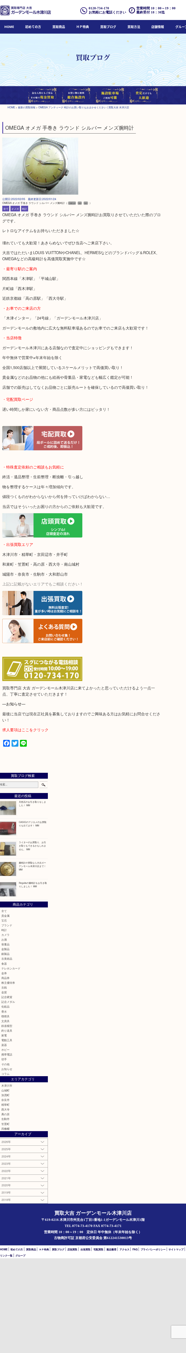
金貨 (4, 992)
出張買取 (86, 1249)
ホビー (5, 1049)
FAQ (135, 1249)
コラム (5, 1073)
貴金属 (5, 915)
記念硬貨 (6, 997)
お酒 (4, 939)
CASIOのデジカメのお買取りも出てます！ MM (32, 823)
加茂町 (5, 1095)
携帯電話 (6, 1054)
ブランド (6, 925)
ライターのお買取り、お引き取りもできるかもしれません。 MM (32, 845)
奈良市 (5, 1100)
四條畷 (5, 1128)
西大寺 (5, 1109)
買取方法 (133, 27)
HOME (9, 27)
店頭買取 (72, 1249)
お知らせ (6, 1069)
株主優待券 (8, 982)
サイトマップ (176, 1249)
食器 (4, 963)
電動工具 (6, 1040)
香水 (4, 1011)
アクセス (125, 1249)
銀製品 (5, 954)
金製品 (5, 949)
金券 (4, 973)
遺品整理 (111, 1249)
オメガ (15, 209)
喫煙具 (5, 1016)
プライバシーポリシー (153, 1249)
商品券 (5, 978)
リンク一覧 (6, 1255)
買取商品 (58, 27)
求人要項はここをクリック (25, 729)
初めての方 (33, 27)
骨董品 (5, 944)
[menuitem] (9, 27)
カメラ (5, 935)
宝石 (4, 920)
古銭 (4, 987)
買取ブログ (108, 27)
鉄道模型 (6, 1026)
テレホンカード (10, 968)
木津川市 (6, 1085)
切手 (4, 1059)
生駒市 (5, 1119)
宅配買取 (98, 1249)
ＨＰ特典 (82, 27)
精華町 (5, 1104)
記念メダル (8, 1002)
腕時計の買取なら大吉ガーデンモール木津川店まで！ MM (32, 866)
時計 (24, 209)
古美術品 (6, 958)
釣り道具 (6, 1030)
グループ (20, 1255)
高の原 (5, 1114)
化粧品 (5, 1006)
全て (5, 209)
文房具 (5, 1021)
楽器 (4, 1045)
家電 (4, 1035)
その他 (5, 1064)
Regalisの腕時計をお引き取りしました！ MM (33, 884)
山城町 (5, 1090)
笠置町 (5, 1124)
